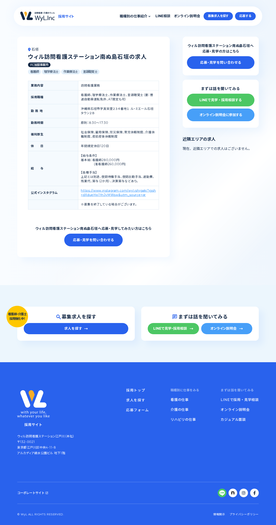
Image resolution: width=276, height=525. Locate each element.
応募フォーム (137, 410)
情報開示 (219, 514)
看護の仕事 (180, 400)
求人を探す (135, 400)
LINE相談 (162, 16)
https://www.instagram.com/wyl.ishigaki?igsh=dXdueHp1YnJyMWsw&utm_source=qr (118, 193)
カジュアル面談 (233, 420)
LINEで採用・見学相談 (240, 400)
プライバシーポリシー (244, 514)
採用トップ (135, 390)
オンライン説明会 (187, 16)
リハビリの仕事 (183, 420)
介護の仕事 (180, 410)
